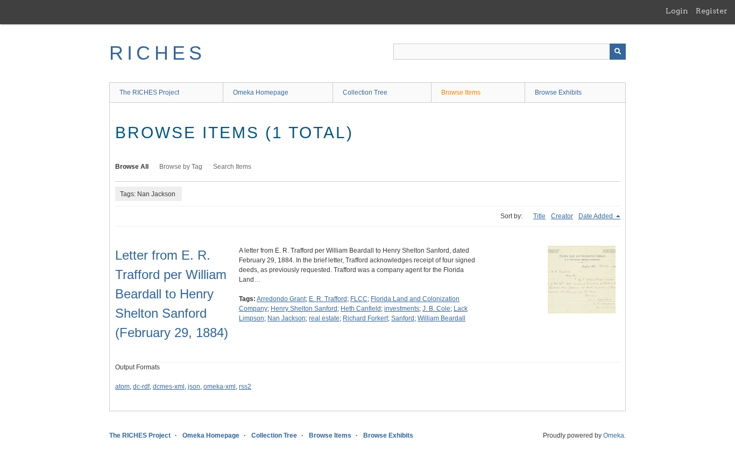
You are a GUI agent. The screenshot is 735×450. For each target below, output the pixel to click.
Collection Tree (365, 92)
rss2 (245, 386)
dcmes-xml (169, 386)
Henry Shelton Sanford (304, 308)
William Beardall (441, 318)
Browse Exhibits (558, 92)
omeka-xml (219, 386)
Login (677, 10)
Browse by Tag (180, 166)
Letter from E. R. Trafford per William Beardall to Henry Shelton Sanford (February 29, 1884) (171, 294)
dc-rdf (141, 386)
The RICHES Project (149, 92)
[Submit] (618, 52)
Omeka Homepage (260, 92)
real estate (324, 318)
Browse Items (460, 92)
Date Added (596, 216)
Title (539, 216)
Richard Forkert (365, 318)
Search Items (232, 166)
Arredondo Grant (281, 299)
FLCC (358, 299)
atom (122, 386)
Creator (562, 216)
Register (711, 10)
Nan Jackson (286, 318)
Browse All (132, 166)
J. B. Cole (436, 308)
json (194, 386)
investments (401, 308)
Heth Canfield (361, 308)
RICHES (157, 53)
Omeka (613, 435)
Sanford (402, 318)
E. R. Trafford (328, 299)
